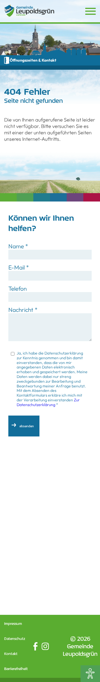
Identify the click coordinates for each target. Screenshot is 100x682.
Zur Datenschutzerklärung (48, 402)
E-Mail (18, 267)
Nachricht (23, 309)
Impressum (13, 623)
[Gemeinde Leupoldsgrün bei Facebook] (35, 646)
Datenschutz (14, 638)
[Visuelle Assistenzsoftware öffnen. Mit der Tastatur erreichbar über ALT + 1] (90, 673)
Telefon (17, 288)
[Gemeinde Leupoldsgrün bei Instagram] (45, 646)
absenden (26, 426)
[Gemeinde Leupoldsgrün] (29, 11)
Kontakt (11, 653)
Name (18, 246)
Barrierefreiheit (16, 668)
